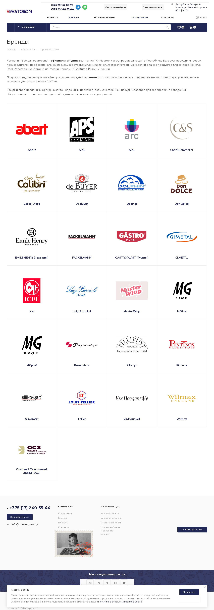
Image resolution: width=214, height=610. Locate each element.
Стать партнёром (111, 522)
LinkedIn (124, 583)
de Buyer (82, 203)
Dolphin (132, 203)
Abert (32, 150)
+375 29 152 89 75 (62, 5)
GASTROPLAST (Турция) (131, 257)
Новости (63, 522)
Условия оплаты (110, 513)
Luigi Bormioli (82, 311)
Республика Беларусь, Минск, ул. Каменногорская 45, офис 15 (191, 7)
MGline (181, 311)
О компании (65, 513)
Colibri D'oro (32, 203)
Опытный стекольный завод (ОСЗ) (31, 471)
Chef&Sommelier (181, 150)
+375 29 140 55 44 (62, 9)
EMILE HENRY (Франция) (31, 257)
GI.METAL (181, 257)
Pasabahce (81, 365)
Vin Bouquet (132, 419)
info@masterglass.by (25, 524)
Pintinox (181, 365)
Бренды (62, 518)
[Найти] (167, 27)
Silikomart (32, 419)
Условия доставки (111, 518)
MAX (98, 583)
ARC (132, 150)
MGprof (32, 365)
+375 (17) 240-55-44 (30, 508)
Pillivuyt (132, 365)
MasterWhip (132, 311)
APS (81, 150)
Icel (31, 311)
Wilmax (182, 419)
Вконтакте (90, 583)
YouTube (115, 583)
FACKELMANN (81, 257)
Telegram (107, 583)
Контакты (63, 527)
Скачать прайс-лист (192, 529)
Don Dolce (182, 203)
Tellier (82, 419)
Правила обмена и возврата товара (110, 530)
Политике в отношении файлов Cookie (120, 601)
